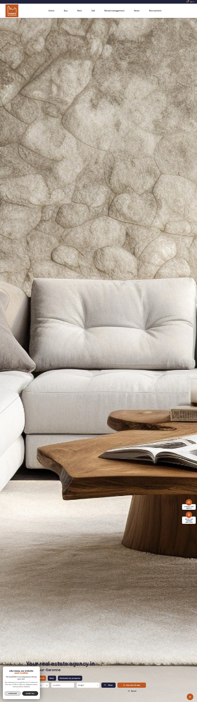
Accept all (30, 693)
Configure (12, 693)
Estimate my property (70, 678)
